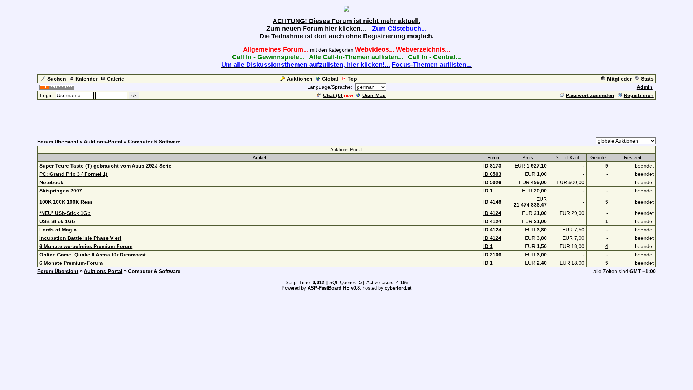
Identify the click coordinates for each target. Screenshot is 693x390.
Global (330, 79)
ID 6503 (492, 174)
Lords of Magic (58, 230)
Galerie (115, 79)
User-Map (374, 95)
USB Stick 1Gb (57, 221)
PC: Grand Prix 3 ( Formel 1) (73, 174)
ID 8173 (492, 166)
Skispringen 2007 (60, 191)
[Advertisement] (346, 116)
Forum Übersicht (57, 141)
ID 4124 (492, 213)
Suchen (56, 79)
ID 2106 (492, 254)
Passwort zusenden (590, 95)
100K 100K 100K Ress (66, 202)
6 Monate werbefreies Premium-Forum (85, 246)
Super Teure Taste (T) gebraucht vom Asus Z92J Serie (105, 166)
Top (352, 79)
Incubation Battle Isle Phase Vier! (80, 238)
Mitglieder (619, 79)
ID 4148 (492, 202)
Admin (645, 87)
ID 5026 (492, 182)
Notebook (51, 182)
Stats (647, 79)
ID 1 (488, 191)
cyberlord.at (398, 288)
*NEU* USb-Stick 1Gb (65, 213)
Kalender (86, 79)
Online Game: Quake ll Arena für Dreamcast (92, 254)
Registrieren (639, 95)
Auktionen (300, 79)
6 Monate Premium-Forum (71, 263)
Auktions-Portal (103, 141)
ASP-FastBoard (324, 288)
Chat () (333, 95)
